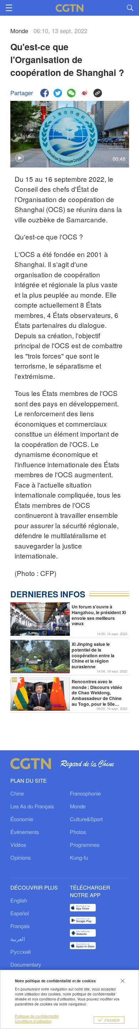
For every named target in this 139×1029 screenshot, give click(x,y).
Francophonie (85, 793)
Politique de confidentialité (36, 1016)
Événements (24, 831)
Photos (78, 831)
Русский (20, 951)
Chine (17, 793)
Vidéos (18, 844)
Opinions (20, 857)
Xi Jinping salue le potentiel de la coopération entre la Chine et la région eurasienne (93, 655)
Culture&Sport (86, 819)
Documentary (25, 964)
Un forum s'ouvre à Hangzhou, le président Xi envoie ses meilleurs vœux (99, 615)
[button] (14, 705)
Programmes (84, 844)
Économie (21, 819)
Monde (78, 806)
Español (19, 913)
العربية (17, 938)
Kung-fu (79, 857)
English (18, 900)
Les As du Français (32, 806)
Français (20, 926)
